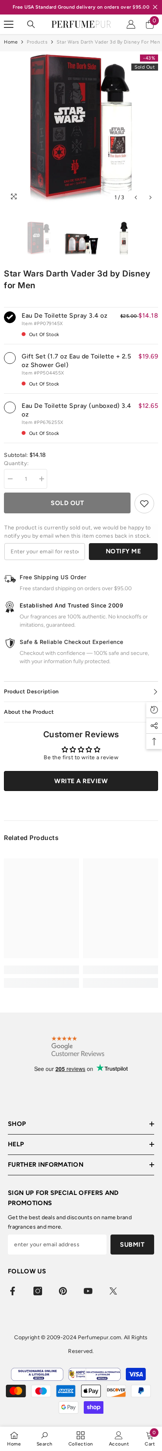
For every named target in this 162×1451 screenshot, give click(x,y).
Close (155, 7)
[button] (136, 197)
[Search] (31, 24)
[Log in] (131, 24)
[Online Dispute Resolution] (37, 1374)
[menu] (8, 24)
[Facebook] (12, 1291)
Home (11, 42)
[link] (41, 970)
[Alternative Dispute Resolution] (94, 1374)
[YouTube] (88, 1291)
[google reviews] (78, 1046)
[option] (81, 128)
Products (37, 42)
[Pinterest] (63, 1291)
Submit (132, 1244)
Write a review (81, 781)
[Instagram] (38, 1291)
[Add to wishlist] (144, 503)
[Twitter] (113, 1291)
